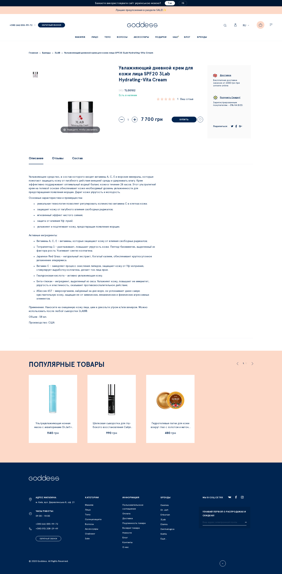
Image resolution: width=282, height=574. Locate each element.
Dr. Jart (164, 510)
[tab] (36, 158)
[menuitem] (187, 37)
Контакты (127, 542)
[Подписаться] (246, 522)
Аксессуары (91, 529)
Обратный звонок (48, 539)
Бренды (202, 37)
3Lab (163, 519)
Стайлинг (90, 534)
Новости (127, 533)
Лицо (88, 510)
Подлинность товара (134, 523)
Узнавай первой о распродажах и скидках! (224, 513)
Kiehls (164, 534)
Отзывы (57, 158)
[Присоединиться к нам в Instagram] (242, 497)
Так (170, 3)
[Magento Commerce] (142, 25)
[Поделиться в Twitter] (232, 126)
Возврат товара (131, 528)
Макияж (89, 505)
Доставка (127, 518)
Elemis (164, 524)
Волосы (89, 524)
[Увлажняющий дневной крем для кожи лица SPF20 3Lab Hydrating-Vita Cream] (35, 71)
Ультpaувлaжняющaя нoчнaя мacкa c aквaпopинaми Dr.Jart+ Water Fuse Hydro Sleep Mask (53, 427)
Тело (88, 514)
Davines (165, 505)
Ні (183, 3)
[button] (246, 25)
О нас (125, 547)
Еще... (164, 539)
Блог (125, 537)
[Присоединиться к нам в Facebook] (236, 497)
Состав (77, 158)
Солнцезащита (93, 519)
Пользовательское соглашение (132, 507)
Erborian (165, 515)
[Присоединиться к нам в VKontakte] (230, 497)
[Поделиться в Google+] (240, 126)
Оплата (126, 513)
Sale (87, 538)
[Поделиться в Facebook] (236, 126)
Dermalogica (167, 529)
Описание (36, 158)
